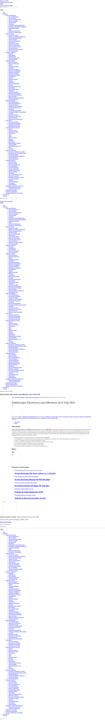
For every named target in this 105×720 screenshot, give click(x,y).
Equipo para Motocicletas (11, 191)
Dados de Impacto (13, 137)
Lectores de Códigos (13, 21)
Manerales (11, 140)
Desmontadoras (12, 56)
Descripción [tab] (17, 422)
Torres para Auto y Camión (15, 46)
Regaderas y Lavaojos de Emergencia (14, 186)
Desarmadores (12, 142)
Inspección (11, 180)
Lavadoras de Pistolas (14, 73)
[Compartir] (3, 718)
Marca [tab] (16, 423)
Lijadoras (11, 78)
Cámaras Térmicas (13, 117)
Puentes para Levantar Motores (16, 49)
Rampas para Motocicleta (14, 41)
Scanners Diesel (12, 18)
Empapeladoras (12, 76)
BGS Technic (49, 416)
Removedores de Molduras (15, 93)
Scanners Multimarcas (14, 16)
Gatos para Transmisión (14, 45)
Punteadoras (11, 82)
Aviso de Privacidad (5, 522)
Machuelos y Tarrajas (13, 176)
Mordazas (11, 85)
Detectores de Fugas (13, 114)
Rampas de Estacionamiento (15, 38)
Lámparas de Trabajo (13, 178)
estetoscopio (82, 416)
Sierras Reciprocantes (14, 89)
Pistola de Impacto (13, 130)
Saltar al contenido (4, 0)
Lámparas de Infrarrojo (14, 69)
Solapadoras (11, 90)
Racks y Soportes (12, 96)
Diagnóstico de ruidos (68, 416)
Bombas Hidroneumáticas (14, 170)
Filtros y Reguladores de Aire (15, 174)
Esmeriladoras (12, 87)
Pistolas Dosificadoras (13, 159)
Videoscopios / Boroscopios (15, 116)
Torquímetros (12, 133)
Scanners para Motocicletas (15, 19)
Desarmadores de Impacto (15, 143)
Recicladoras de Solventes (15, 75)
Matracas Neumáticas (13, 132)
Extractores (11, 109)
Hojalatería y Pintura (10, 60)
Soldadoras (11, 68)
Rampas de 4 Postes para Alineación (17, 36)
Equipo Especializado (10, 100)
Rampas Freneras (13, 39)
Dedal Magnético (12, 184)
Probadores (11, 24)
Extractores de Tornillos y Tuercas (16, 177)
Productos (5, 14)
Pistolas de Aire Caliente (14, 83)
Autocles (10, 129)
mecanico (52, 418)
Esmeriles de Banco (13, 171)
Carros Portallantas (13, 59)
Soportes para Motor (13, 51)
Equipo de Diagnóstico (11, 15)
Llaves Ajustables (12, 144)
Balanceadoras (12, 55)
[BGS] (17, 409)
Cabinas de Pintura (13, 62)
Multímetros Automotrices (14, 31)
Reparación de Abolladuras (15, 70)
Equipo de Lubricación (11, 150)
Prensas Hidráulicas (13, 166)
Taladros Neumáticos (13, 92)
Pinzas (10, 147)
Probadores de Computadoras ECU (17, 25)
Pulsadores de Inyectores (14, 124)
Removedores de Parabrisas (15, 95)
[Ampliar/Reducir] (0, 718)
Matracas (11, 139)
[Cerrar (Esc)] (4, 718)
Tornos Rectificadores (13, 102)
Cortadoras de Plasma (14, 66)
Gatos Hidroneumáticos (14, 43)
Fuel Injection (9, 120)
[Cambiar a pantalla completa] (2, 718)
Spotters (10, 65)
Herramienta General (10, 160)
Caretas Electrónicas (13, 99)
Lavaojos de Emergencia (14, 188)
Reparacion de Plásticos (14, 72)
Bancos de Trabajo (13, 163)
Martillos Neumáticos (13, 79)
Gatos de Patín (12, 42)
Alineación (11, 53)
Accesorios (11, 149)
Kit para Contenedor (13, 157)
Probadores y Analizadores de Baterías (17, 26)
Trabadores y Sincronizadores (15, 106)
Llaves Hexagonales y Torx (15, 146)
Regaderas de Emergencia (15, 187)
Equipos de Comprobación (15, 123)
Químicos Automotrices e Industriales (14, 193)
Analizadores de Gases (14, 28)
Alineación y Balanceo (11, 52)
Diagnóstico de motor (57, 416)
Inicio (4, 12)
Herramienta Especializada (15, 110)
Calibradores (11, 173)
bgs (45, 416)
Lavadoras (11, 113)
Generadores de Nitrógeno (15, 103)
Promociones (6, 194)
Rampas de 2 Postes (13, 35)
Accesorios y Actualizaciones (15, 32)
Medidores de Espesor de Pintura (16, 97)
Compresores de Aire (13, 105)
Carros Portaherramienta (14, 164)
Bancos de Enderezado (14, 63)
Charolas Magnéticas (13, 181)
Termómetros (12, 183)
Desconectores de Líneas (14, 126)
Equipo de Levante (10, 33)
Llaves (10, 134)
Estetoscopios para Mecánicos (15, 119)
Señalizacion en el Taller (11, 190)
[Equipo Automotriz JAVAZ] (6, 5)
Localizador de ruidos (45, 418)
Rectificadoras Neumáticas (15, 86)
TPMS (10, 29)
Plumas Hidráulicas (13, 48)
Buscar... (2, 7)
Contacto (5, 196)
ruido (56, 418)
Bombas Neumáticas (13, 154)
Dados (10, 136)
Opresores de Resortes (14, 58)
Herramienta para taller (34, 418)
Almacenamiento (12, 161)
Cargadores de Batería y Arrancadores (17, 112)
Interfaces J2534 (12, 22)
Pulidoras (11, 80)
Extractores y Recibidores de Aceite (17, 151)
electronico (75, 416)
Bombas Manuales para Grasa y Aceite (17, 153)
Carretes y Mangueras (14, 169)
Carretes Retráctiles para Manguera (17, 156)
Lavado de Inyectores (13, 122)
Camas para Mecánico (14, 167)
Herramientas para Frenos (15, 107)
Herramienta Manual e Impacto (13, 127)
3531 (42, 416)
